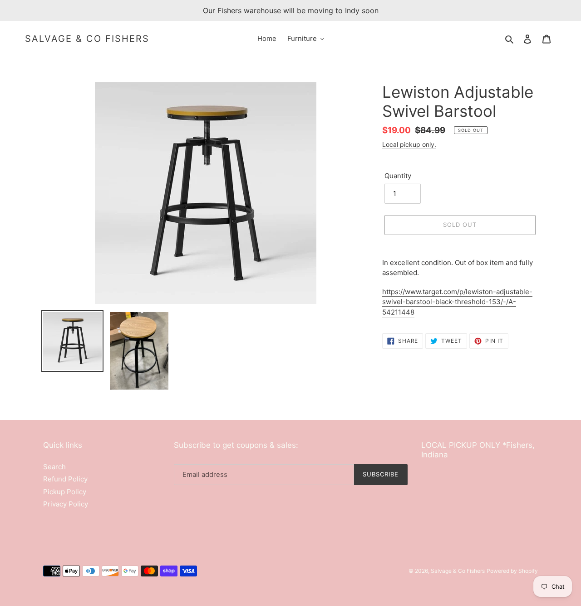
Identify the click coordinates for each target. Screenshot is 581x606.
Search (54, 466)
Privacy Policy (65, 504)
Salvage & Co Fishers (87, 38)
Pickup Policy (64, 491)
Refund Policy (65, 479)
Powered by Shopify (512, 570)
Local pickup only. (409, 144)
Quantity (397, 175)
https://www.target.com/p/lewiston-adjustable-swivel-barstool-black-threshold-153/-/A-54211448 (457, 301)
